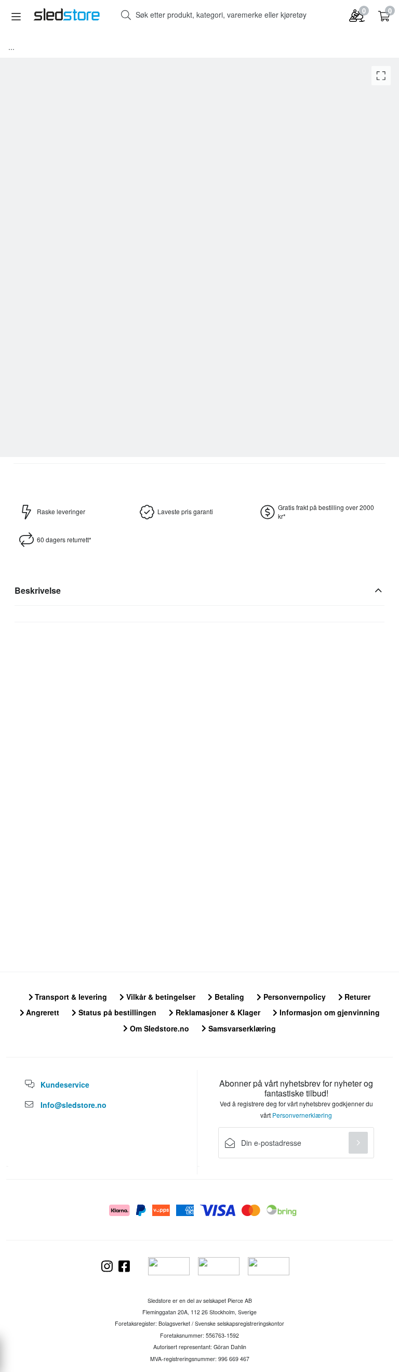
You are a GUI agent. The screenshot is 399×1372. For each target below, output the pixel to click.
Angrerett (41, 1012)
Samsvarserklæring (241, 1028)
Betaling (228, 996)
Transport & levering (70, 996)
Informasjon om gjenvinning (328, 1012)
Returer (356, 996)
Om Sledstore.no (158, 1028)
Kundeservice (65, 1084)
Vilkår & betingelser (159, 996)
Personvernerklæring (302, 1114)
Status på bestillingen (116, 1012)
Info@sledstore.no (74, 1105)
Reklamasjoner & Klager (217, 1012)
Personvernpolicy (293, 996)
